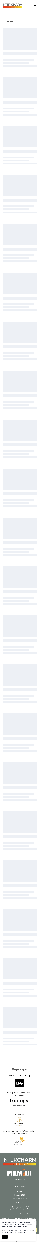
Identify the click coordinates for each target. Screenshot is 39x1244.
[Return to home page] (12, 5)
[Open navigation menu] (35, 5)
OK (5, 1237)
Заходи (19, 1191)
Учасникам (19, 1183)
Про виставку (19, 1179)
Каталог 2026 (19, 1195)
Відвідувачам (19, 1187)
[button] (12, 1208)
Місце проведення (19, 1199)
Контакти (19, 1202)
